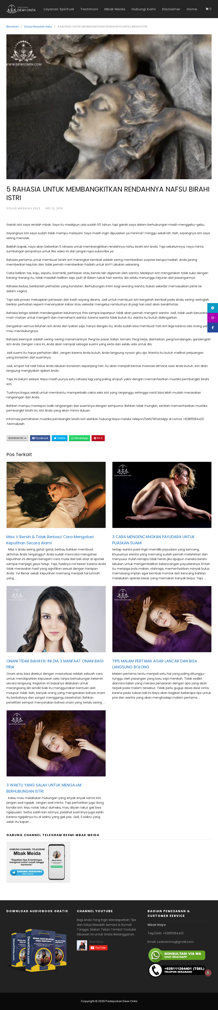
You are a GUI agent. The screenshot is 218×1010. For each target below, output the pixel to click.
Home (192, 9)
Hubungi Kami (144, 9)
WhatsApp (81, 438)
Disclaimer (171, 9)
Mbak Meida (115, 9)
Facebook (41, 438)
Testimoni (89, 9)
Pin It (99, 438)
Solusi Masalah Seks (38, 27)
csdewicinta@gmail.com (175, 942)
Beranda (12, 27)
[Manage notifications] (208, 973)
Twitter (60, 438)
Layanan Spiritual (59, 9)
